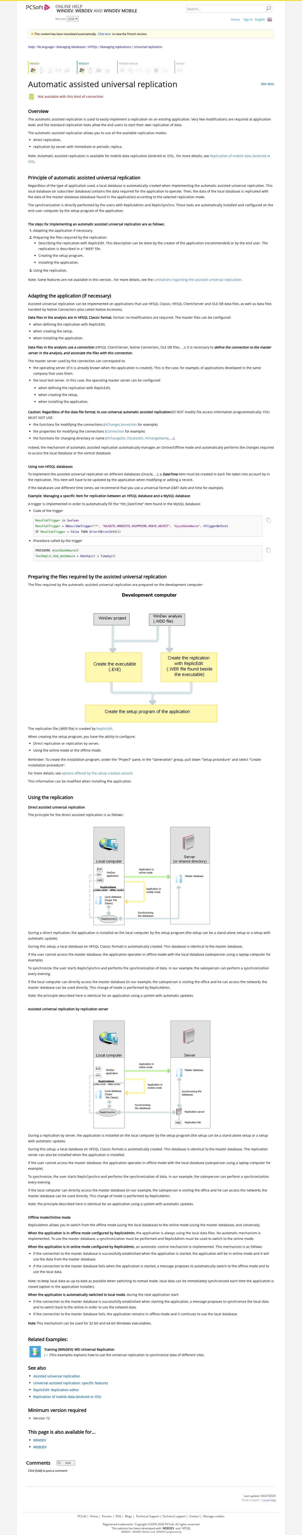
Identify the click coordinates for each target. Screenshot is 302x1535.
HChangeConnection (121, 424)
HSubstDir (135, 438)
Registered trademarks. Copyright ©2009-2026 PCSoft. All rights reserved (151, 1524)
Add (68, 1463)
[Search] (268, 8)
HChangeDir (116, 438)
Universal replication (148, 47)
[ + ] (46, 1355)
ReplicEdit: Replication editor (56, 1390)
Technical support (173, 1516)
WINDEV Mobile (141, 1531)
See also (267, 84)
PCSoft (82, 1516)
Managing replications (115, 47)
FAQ (118, 1516)
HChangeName (157, 438)
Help (31, 47)
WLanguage (45, 47)
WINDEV (39, 1440)
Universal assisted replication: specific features (70, 1383)
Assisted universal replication (56, 1376)
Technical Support (147, 1516)
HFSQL (93, 47)
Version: (61, 19)
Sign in (248, 19)
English (260, 19)
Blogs (128, 1516)
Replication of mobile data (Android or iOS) (67, 1396)
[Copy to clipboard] (268, 520)
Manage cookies (214, 1516)
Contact (194, 1516)
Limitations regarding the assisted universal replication (197, 279)
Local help (269, 1500)
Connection (115, 431)
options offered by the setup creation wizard (97, 773)
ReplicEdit (104, 728)
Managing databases (70, 47)
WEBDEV (39, 1447)
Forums (107, 1516)
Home (235, 19)
